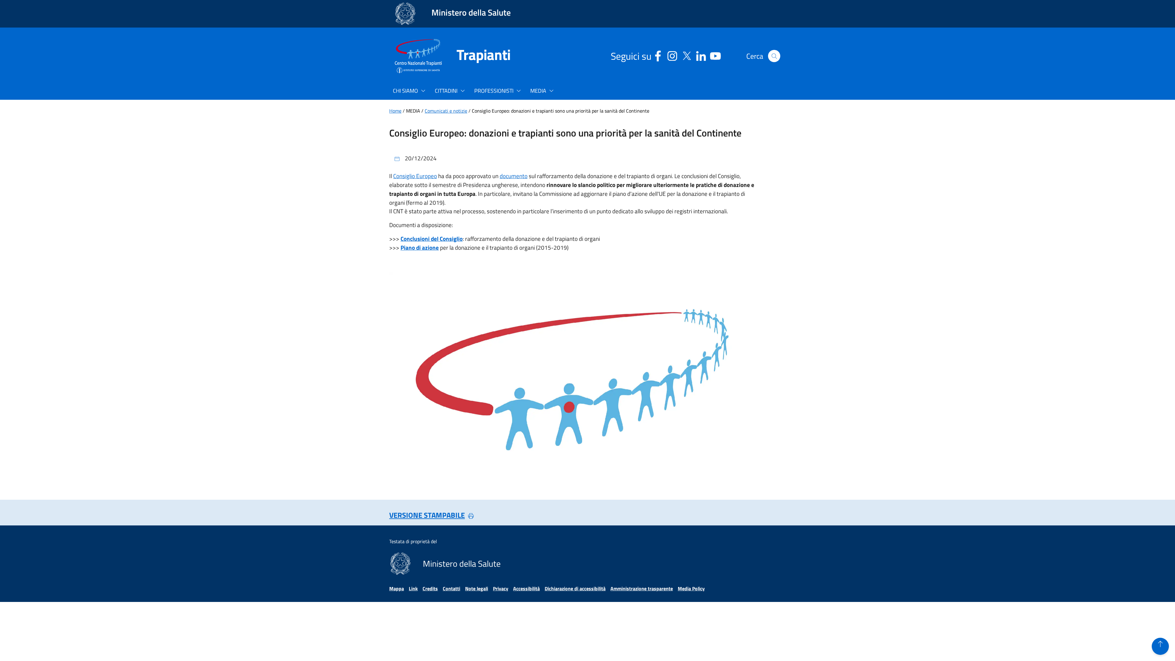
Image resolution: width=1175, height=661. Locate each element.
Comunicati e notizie (446, 110)
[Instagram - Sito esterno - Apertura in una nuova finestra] (672, 55)
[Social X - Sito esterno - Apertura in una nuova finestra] (686, 55)
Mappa (396, 588)
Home (395, 110)
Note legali (476, 588)
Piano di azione (420, 247)
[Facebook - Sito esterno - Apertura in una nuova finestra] (657, 55)
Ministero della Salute (471, 12)
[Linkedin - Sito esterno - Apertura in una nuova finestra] (701, 55)
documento (514, 175)
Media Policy (691, 588)
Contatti (451, 588)
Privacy (500, 588)
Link (413, 588)
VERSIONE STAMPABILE (427, 515)
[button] (774, 56)
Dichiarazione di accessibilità (575, 588)
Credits (430, 588)
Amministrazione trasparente (641, 588)
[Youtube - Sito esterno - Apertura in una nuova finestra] (715, 55)
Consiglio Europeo (415, 175)
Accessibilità (526, 588)
